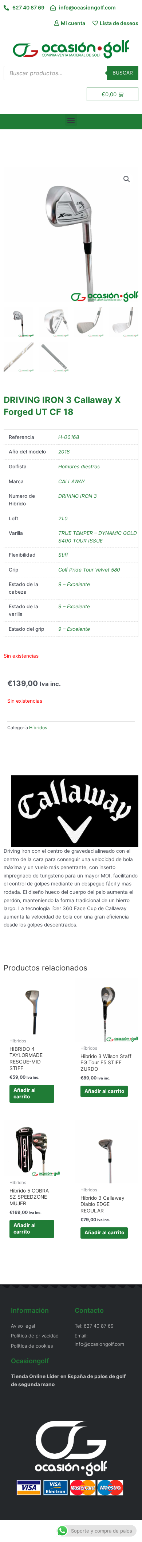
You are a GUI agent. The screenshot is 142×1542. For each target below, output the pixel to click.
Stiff (63, 555)
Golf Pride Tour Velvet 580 (89, 570)
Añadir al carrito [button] (24, 1093)
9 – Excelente (74, 584)
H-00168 (68, 437)
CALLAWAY (71, 481)
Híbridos (38, 727)
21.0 (63, 518)
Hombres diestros (79, 466)
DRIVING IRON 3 (77, 496)
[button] (71, 120)
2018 (64, 452)
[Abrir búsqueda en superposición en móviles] (71, 73)
